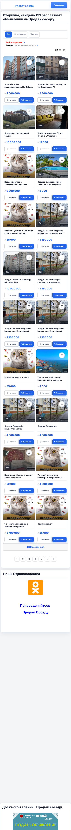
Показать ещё (36, 547)
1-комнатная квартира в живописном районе (16, 525)
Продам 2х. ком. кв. (47, 426)
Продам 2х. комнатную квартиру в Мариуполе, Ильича (48, 281)
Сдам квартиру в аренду (16, 377)
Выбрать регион (14, 42)
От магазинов (20, 34)
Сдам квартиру (45, 524)
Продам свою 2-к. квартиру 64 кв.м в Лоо (18, 280)
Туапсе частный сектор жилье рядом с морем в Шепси (49, 379)
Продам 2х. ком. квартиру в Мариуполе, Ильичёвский (18, 329)
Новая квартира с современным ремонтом (16, 183)
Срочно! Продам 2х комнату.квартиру (13, 427)
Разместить (59, 5)
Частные (34, 34)
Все (8, 34)
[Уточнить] (24, 42)
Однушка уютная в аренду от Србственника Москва (18, 232)
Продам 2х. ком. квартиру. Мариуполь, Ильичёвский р (50, 232)
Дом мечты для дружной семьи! (16, 134)
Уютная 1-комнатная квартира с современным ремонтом (49, 476)
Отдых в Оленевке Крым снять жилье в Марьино (49, 183)
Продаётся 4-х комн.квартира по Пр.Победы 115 (18, 86)
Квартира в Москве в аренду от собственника (18, 476)
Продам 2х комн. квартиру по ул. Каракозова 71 (51, 85)
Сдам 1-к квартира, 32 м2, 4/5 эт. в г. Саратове (50, 134)
